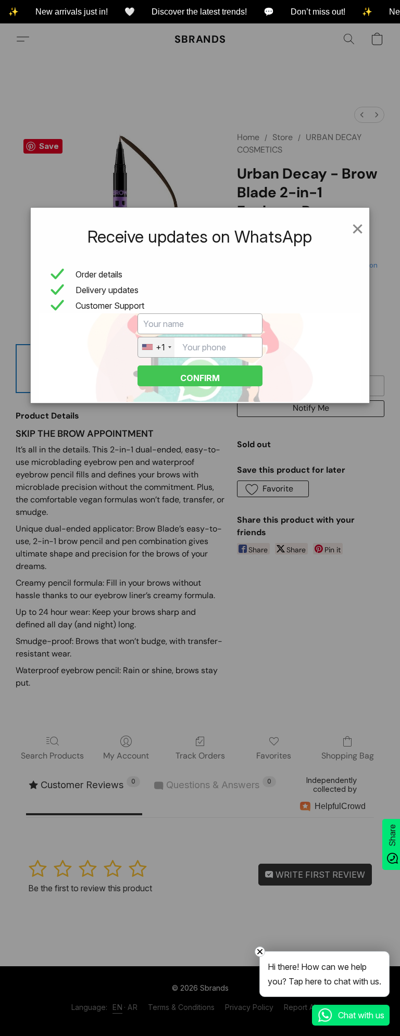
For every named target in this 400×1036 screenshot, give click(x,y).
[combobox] (156, 347)
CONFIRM (200, 378)
